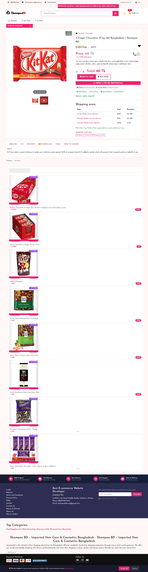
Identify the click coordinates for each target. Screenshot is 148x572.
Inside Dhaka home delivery (87, 114)
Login (8, 490)
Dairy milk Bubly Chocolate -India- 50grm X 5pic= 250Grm (33, 466)
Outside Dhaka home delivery (88, 123)
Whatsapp (94, 135)
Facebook (79, 135)
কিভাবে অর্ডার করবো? (85, 96)
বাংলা (139, 2)
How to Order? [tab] (71, 144)
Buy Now (103, 77)
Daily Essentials (29, 529)
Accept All (124, 568)
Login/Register (51, 2)
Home (81, 33)
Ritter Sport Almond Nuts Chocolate (24, 318)
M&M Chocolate (16, 281)
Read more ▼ (12, 552)
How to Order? (12, 514)
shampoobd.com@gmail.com (33, 2)
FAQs (8, 500)
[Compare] (11, 177)
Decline (135, 568)
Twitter (87, 135)
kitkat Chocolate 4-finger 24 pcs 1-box (24, 244)
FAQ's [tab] (58, 144)
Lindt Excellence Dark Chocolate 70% (24, 392)
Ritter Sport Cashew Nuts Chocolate (24, 355)
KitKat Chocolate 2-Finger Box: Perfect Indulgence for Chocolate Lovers (38, 207)
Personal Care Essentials (60, 529)
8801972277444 (14, 2)
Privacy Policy (11, 498)
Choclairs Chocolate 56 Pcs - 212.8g (23, 429)
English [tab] (13, 144)
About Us (10, 511)
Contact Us (10, 506)
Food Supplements (13, 529)
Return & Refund (13, 509)
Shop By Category (15, 26)
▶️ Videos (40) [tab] (45, 144)
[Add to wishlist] (36, 181)
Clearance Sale (43, 529)
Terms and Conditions (14, 495)
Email (103, 135)
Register (9, 492)
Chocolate (89, 33)
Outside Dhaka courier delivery (89, 118)
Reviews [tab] (31, 144)
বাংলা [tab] (22, 144)
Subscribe (137, 494)
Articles (9, 503)
